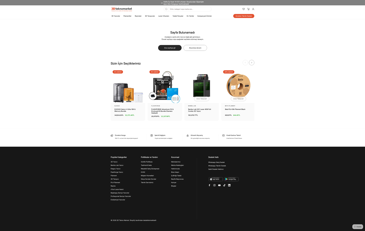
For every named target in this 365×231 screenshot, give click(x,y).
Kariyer (173, 182)
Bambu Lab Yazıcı (117, 165)
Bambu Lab (192, 105)
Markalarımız (175, 162)
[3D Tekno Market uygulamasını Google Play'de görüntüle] (231, 179)
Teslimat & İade (146, 165)
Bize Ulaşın (175, 172)
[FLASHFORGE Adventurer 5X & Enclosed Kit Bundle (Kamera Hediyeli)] (165, 85)
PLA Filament (115, 182)
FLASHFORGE (155, 105)
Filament (114, 176)
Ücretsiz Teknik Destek (244, 16)
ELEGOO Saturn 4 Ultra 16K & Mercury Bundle (125, 110)
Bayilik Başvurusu (177, 179)
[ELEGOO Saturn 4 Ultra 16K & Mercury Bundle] (128, 85)
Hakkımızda (175, 169)
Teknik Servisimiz (147, 182)
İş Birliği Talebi (176, 176)
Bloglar (173, 186)
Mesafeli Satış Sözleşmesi (150, 169)
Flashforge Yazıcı (117, 172)
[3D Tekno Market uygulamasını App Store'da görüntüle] (215, 179)
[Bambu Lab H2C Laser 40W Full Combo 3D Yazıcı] (201, 85)
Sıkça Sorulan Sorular (148, 179)
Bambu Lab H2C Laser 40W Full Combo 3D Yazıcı (199, 110)
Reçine (113, 186)
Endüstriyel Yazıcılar (118, 200)
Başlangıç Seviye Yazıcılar (120, 193)
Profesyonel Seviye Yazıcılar (121, 196)
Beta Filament (230, 105)
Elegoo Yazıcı (115, 169)
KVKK (143, 172)
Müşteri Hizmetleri (147, 176)
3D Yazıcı (114, 162)
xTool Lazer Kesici (117, 189)
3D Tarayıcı (115, 179)
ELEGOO (117, 105)
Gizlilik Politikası (146, 162)
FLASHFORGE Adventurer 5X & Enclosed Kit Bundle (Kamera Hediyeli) (162, 111)
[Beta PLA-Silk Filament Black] (238, 85)
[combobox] (190, 9)
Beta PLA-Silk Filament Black (235, 109)
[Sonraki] (251, 62)
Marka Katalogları (177, 165)
